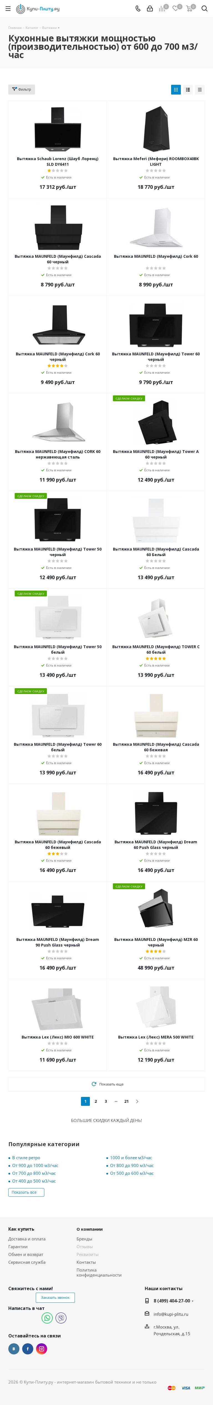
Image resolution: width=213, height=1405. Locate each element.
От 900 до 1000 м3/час (35, 1165)
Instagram (41, 1348)
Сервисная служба (26, 1262)
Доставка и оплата (26, 1239)
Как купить (21, 1229)
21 (126, 1101)
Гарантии (18, 1246)
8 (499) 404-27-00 (172, 1301)
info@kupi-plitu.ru (171, 1314)
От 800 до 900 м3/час (132, 1165)
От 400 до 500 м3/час (34, 1181)
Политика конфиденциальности (99, 1272)
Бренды (84, 1239)
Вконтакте (13, 1348)
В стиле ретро (26, 1157)
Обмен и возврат (25, 1254)
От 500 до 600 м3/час (132, 1173)
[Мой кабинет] (150, 8)
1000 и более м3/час (131, 1157)
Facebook (27, 1348)
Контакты (86, 1262)
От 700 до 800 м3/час (34, 1173)
